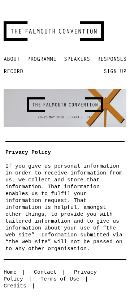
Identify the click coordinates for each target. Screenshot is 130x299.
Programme (41, 58)
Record (13, 71)
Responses (111, 58)
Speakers (77, 58)
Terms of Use (59, 279)
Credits (15, 286)
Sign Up (115, 71)
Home (10, 272)
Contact (45, 272)
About (12, 58)
